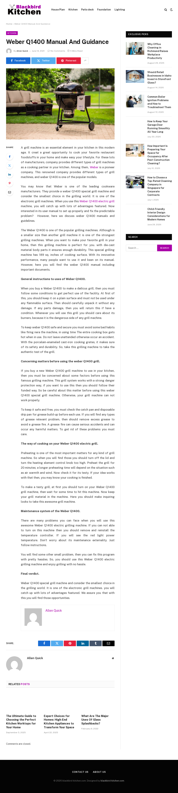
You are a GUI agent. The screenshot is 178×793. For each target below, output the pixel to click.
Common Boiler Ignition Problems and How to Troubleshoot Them (159, 102)
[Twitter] (9, 165)
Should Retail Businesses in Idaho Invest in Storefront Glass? (159, 77)
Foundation (104, 9)
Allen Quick (22, 51)
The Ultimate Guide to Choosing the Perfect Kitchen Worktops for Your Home (21, 721)
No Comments (58, 51)
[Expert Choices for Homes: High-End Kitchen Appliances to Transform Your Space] (60, 702)
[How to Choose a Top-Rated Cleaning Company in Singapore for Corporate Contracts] (135, 181)
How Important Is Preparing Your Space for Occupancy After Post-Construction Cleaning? (158, 155)
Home (9, 24)
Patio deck (87, 9)
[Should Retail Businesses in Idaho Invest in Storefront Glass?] (135, 76)
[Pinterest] (9, 183)
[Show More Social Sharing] (85, 60)
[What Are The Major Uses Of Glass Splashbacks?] (98, 702)
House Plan (58, 9)
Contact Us (80, 772)
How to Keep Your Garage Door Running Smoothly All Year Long (158, 126)
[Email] (9, 192)
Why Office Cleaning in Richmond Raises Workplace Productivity (157, 51)
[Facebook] (9, 156)
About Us (99, 772)
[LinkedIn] (9, 174)
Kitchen (73, 9)
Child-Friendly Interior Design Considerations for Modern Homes (158, 214)
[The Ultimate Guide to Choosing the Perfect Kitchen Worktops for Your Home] (22, 702)
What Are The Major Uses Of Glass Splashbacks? (95, 719)
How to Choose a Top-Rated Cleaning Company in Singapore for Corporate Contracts (159, 186)
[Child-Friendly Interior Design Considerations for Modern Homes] (135, 213)
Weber (94, 167)
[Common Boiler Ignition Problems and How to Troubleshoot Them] (135, 101)
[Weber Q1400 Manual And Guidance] (60, 103)
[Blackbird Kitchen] (24, 9)
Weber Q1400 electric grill (97, 201)
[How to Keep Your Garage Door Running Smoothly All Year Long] (135, 125)
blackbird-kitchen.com (112, 780)
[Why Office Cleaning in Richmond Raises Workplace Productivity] (135, 48)
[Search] (166, 10)
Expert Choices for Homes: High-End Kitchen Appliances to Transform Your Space (59, 721)
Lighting (120, 9)
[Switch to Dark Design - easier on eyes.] (171, 9)
